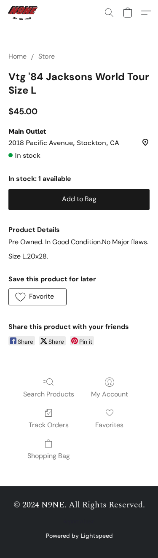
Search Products (48, 394)
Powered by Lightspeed (79, 535)
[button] (24, 12)
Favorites (109, 425)
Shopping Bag (48, 455)
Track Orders (49, 425)
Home (17, 56)
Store (46, 56)
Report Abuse (79, 521)
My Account (109, 394)
